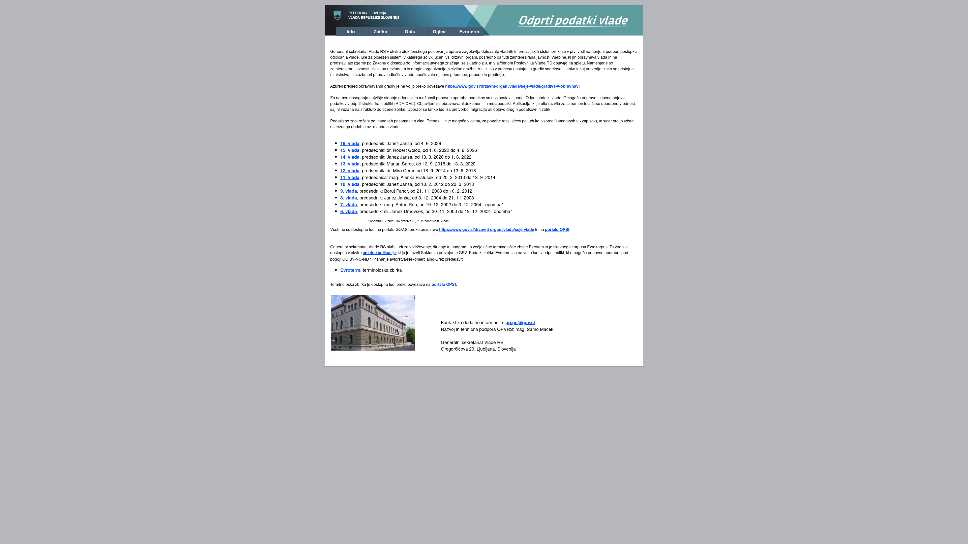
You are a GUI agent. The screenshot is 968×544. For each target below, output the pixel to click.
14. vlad (349, 157)
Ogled (439, 31)
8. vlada (348, 197)
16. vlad (349, 143)
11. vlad (349, 177)
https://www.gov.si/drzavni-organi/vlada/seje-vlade (486, 229)
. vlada (348, 204)
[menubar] (407, 30)
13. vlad (349, 163)
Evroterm (469, 31)
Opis (410, 31)
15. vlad (349, 150)
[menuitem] (351, 31)
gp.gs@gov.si (520, 322)
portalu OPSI (557, 229)
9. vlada (348, 191)
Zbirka (380, 31)
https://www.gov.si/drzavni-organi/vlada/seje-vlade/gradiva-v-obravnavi (512, 86)
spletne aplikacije (379, 252)
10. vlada (349, 184)
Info (351, 31)
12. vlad (349, 170)
